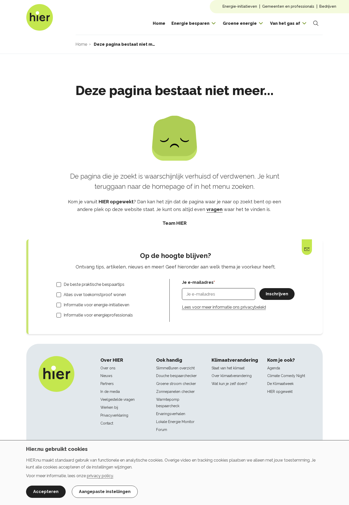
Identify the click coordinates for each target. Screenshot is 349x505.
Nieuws (106, 376)
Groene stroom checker (176, 384)
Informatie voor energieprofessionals (98, 315)
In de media (110, 392)
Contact (106, 423)
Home (159, 23)
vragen (214, 209)
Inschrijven (277, 293)
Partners (107, 384)
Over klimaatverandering (232, 376)
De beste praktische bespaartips (94, 284)
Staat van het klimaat (228, 368)
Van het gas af (285, 23)
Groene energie (240, 23)
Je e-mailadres (198, 282)
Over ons (107, 368)
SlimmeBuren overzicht (175, 368)
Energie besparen (190, 23)
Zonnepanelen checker (175, 392)
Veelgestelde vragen (117, 399)
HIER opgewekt (280, 392)
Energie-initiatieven (240, 6)
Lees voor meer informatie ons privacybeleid (224, 307)
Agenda (273, 368)
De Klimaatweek (280, 384)
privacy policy (100, 475)
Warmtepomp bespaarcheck (167, 402)
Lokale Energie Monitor (175, 422)
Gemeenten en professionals (288, 6)
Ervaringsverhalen (170, 414)
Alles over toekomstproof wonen (95, 294)
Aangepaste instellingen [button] (105, 491)
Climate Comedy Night (286, 376)
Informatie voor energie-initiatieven (96, 304)
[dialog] (174, 472)
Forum (161, 430)
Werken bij (109, 407)
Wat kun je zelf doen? (229, 384)
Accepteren (46, 491)
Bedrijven (327, 6)
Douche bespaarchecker (176, 376)
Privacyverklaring (114, 415)
